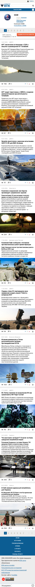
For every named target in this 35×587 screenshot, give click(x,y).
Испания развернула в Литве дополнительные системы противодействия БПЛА (12, 341)
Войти (32, 1)
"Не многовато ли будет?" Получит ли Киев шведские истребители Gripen (17, 439)
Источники (17, 540)
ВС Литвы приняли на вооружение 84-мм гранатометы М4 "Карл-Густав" (16, 394)
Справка (17, 546)
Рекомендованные (17, 543)
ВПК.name (23, 560)
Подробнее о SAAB (20, 25)
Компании (24, 17)
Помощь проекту (17, 554)
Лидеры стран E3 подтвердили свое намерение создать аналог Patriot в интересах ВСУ (14, 293)
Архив (17, 538)
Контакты (18, 551)
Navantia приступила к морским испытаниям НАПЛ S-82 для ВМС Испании (17, 142)
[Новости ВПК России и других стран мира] (5, 6)
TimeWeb (14, 575)
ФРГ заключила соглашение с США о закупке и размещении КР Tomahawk (14, 45)
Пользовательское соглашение (11, 568)
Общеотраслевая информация (21, 21)
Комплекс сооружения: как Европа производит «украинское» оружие (14, 192)
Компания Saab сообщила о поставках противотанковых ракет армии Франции (16, 243)
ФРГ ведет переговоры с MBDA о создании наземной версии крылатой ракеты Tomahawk (17, 94)
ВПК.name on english (7, 565)
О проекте (18, 548)
